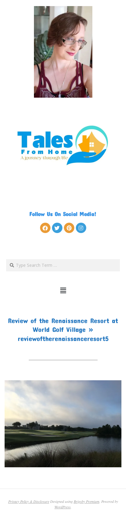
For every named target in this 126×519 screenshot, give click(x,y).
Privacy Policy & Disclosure (28, 501)
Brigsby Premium (86, 501)
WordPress (62, 506)
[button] (63, 290)
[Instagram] (81, 228)
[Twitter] (57, 228)
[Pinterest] (69, 228)
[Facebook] (45, 228)
